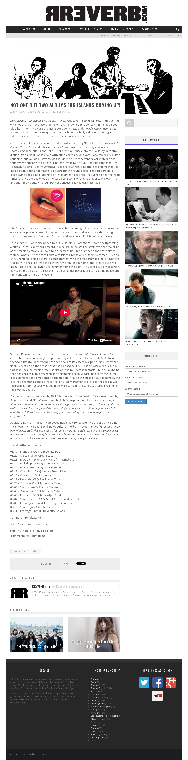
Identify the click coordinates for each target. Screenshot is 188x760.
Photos (94, 728)
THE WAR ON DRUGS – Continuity (36, 646)
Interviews (95, 712)
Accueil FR (29, 29)
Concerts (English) (99, 697)
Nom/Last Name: (134, 377)
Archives (95, 691)
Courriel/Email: (132, 388)
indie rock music (20, 551)
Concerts (64, 29)
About (169, 35)
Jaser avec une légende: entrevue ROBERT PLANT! (149, 265)
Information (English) (55, 112)
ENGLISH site (149, 29)
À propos (129, 29)
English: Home (103, 35)
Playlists (83, 29)
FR (178, 35)
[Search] (178, 29)
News (67, 112)
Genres (98, 29)
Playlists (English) (99, 734)
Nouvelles (95, 725)
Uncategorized (98, 737)
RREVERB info (19, 112)
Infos (113, 29)
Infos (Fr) (95, 709)
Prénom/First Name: (135, 366)
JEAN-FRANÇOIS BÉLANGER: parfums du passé (147, 306)
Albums (47, 29)
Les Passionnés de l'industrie (104, 715)
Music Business (98, 719)
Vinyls (93, 740)
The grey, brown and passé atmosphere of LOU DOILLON (95, 644)
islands (36, 551)
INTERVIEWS (151, 140)
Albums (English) (98, 688)
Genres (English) (98, 703)
